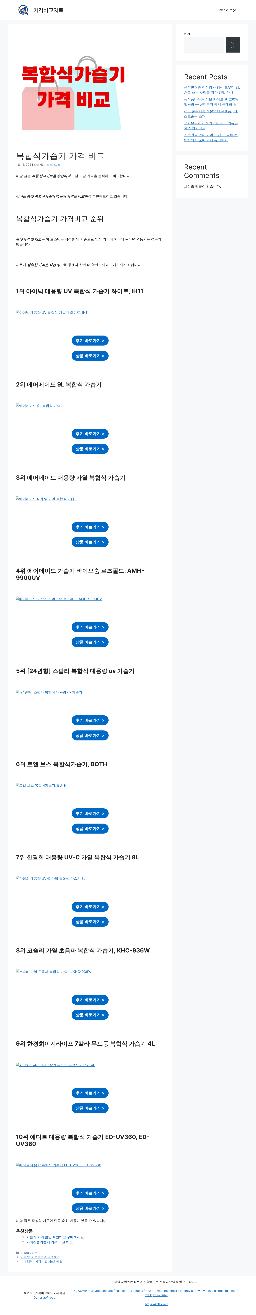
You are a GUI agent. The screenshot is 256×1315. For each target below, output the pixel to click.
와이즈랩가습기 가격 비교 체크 (49, 1242)
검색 (187, 34)
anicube (107, 1291)
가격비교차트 (48, 10)
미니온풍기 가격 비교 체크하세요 (41, 1261)
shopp (234, 1291)
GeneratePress (44, 1297)
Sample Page (226, 10)
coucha (138, 1291)
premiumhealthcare (165, 1291)
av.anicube (160, 1295)
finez (147, 1291)
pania (209, 1291)
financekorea (123, 1291)
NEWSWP (80, 1291)
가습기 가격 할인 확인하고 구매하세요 (55, 1237)
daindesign (222, 1291)
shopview (198, 1291)
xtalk (148, 1295)
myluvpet (94, 1291)
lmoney (185, 1291)
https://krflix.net (156, 1304)
